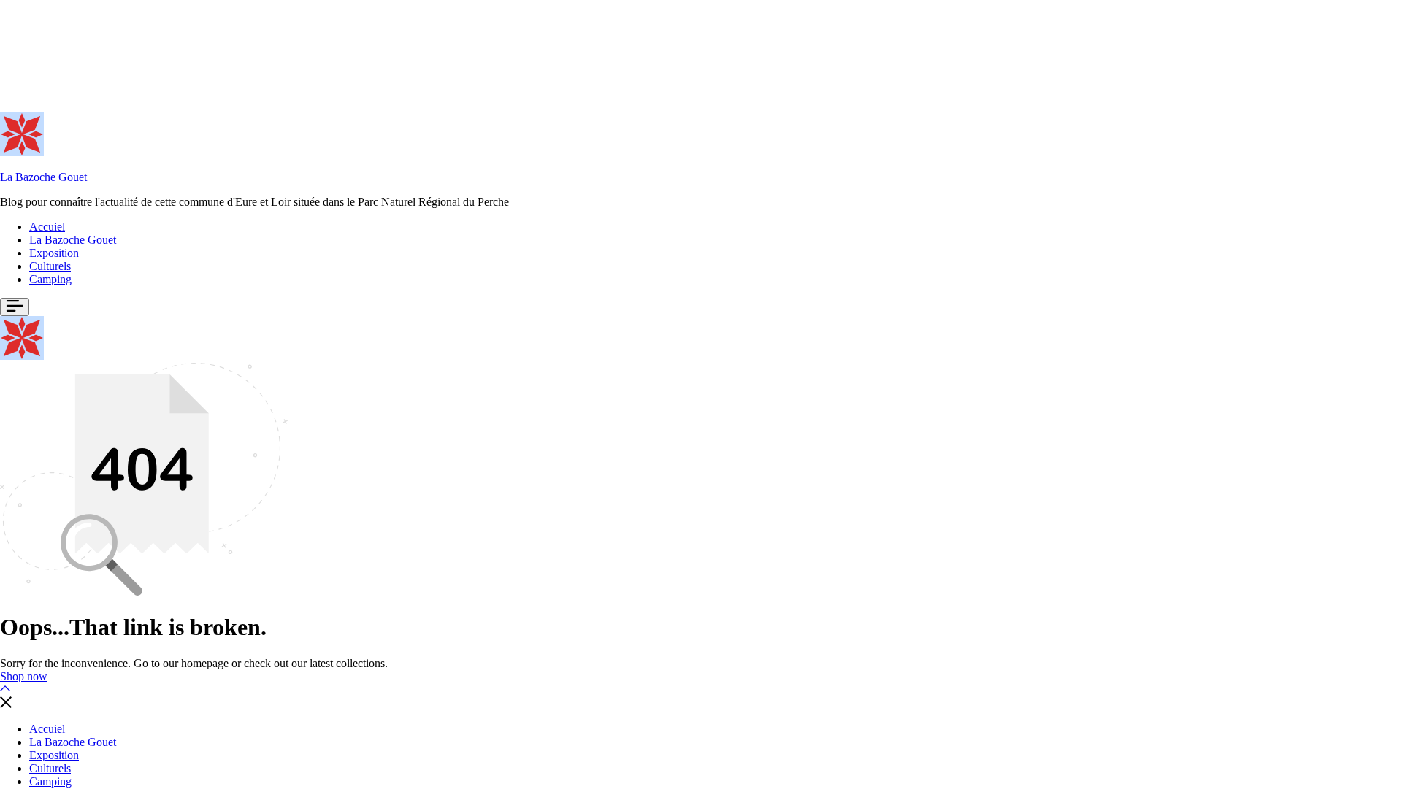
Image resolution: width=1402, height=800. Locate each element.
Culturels (50, 266)
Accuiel (47, 226)
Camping (50, 279)
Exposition (54, 253)
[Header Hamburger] (14, 307)
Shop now (23, 676)
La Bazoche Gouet (43, 177)
